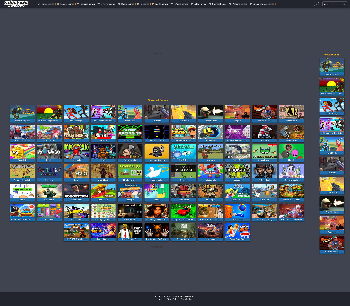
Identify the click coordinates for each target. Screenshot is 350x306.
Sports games (161, 3)
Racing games (127, 3)
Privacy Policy (172, 299)
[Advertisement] (175, 30)
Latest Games (48, 3)
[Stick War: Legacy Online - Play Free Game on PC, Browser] (17, 6)
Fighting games (181, 3)
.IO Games (144, 3)
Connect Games (219, 3)
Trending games (87, 3)
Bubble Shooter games (263, 3)
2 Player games (108, 3)
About (161, 299)
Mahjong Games (239, 3)
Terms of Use (186, 299)
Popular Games (67, 3)
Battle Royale (200, 3)
